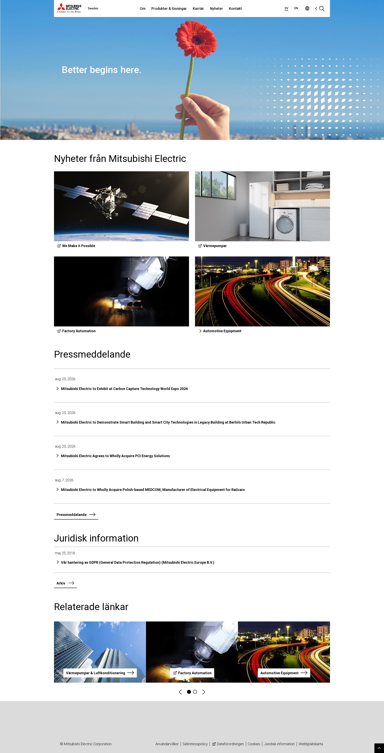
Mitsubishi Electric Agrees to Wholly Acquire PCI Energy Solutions (115, 456)
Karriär (198, 8)
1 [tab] (189, 692)
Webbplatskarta (311, 744)
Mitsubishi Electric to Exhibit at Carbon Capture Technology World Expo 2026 (124, 389)
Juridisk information (279, 744)
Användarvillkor (167, 744)
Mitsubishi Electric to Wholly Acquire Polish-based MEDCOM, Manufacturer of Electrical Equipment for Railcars (153, 490)
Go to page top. (379, 748)
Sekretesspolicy (195, 744)
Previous (181, 692)
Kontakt (235, 8)
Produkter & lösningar (169, 8)
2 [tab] (195, 692)
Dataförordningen (230, 744)
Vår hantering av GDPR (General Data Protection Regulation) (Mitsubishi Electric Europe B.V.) (137, 562)
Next (203, 692)
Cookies (254, 744)
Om (142, 8)
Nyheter (216, 8)
